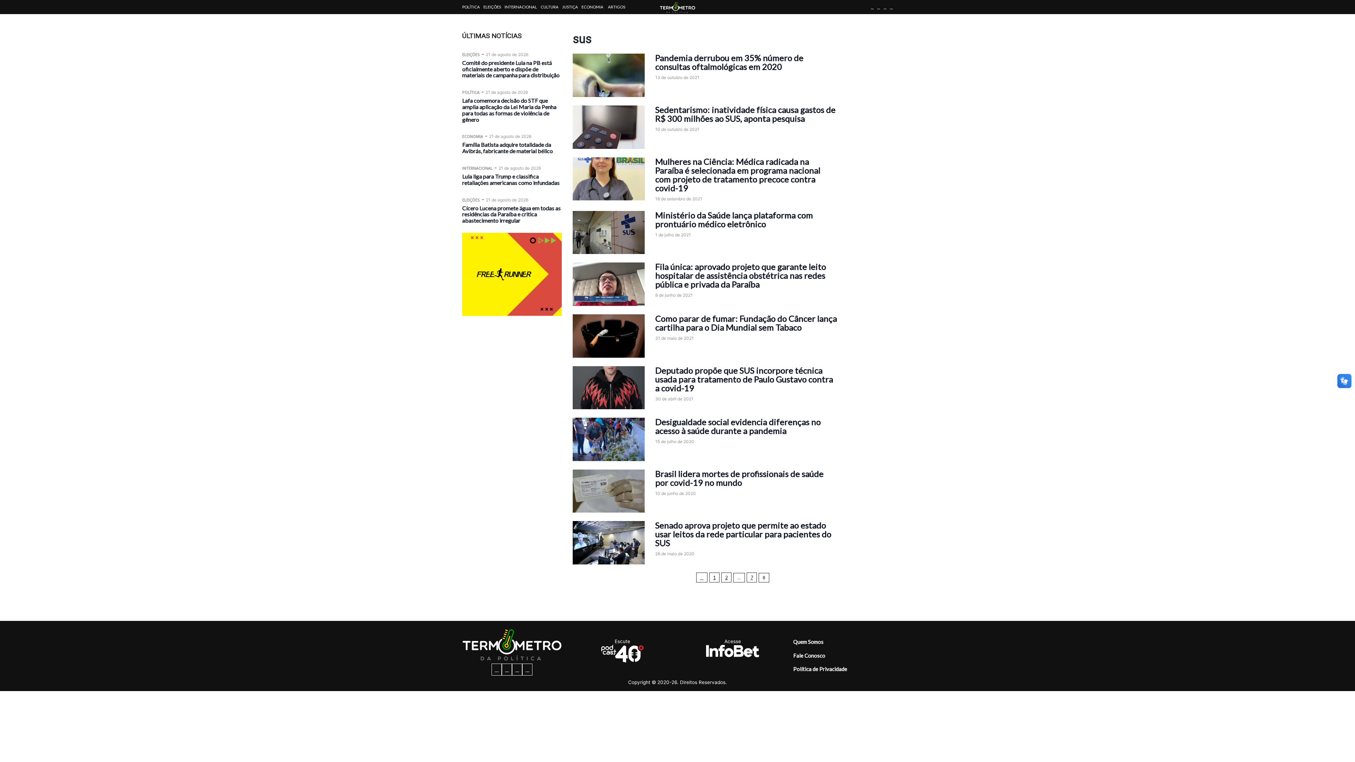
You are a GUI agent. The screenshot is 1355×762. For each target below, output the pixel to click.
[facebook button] (872, 7)
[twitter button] (885, 7)
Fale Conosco (809, 655)
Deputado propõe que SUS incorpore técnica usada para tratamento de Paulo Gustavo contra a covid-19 (744, 379)
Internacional (521, 7)
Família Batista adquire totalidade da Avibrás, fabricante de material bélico (507, 147)
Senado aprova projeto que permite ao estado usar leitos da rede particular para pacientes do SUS (743, 534)
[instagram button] (878, 7)
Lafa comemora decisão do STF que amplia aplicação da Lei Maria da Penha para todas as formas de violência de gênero (509, 109)
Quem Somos (808, 642)
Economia (592, 7)
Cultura (550, 7)
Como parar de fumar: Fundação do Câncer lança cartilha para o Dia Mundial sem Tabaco (746, 322)
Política (471, 7)
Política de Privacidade (820, 669)
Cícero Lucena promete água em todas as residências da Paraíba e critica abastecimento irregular (511, 214)
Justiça (570, 7)
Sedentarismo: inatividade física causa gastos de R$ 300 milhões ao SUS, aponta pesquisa (745, 113)
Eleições (492, 7)
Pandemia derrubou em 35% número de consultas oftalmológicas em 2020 (729, 62)
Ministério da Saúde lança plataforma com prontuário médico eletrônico (734, 219)
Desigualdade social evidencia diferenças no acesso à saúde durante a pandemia (738, 426)
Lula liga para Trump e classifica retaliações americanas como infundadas (511, 179)
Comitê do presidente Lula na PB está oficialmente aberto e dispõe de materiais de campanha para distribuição (511, 69)
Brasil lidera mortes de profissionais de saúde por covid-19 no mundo (739, 478)
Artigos (616, 7)
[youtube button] (891, 7)
